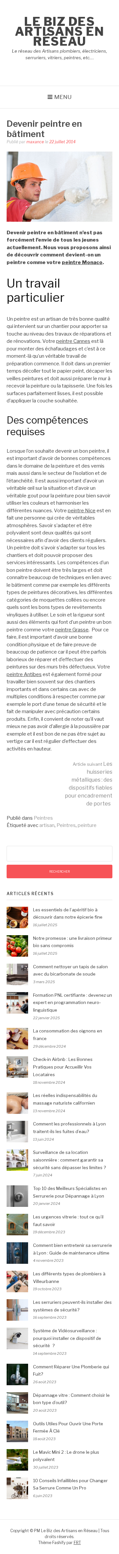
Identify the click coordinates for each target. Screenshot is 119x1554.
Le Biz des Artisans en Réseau (59, 31)
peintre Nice (82, 511)
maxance (35, 141)
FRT (77, 1542)
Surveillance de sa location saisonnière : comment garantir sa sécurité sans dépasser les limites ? (69, 1160)
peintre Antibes (24, 674)
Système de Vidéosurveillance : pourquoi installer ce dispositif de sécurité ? (67, 1338)
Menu (63, 97)
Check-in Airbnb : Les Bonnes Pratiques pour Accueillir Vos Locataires (63, 1067)
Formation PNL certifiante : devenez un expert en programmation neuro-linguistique (72, 1002)
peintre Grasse (72, 630)
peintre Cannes (73, 341)
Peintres (43, 818)
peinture (87, 825)
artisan (47, 825)
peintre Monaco (82, 262)
